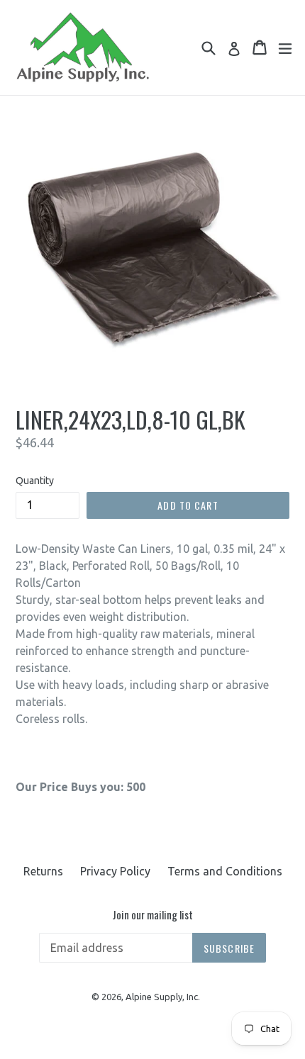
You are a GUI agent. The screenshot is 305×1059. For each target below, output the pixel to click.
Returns (43, 871)
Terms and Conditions (224, 871)
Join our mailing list (152, 914)
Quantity (35, 480)
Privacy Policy (115, 871)
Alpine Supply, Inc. (163, 997)
